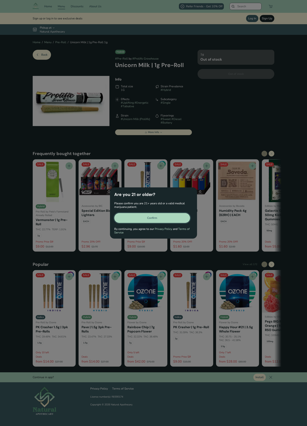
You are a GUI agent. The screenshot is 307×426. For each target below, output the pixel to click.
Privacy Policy (163, 229)
